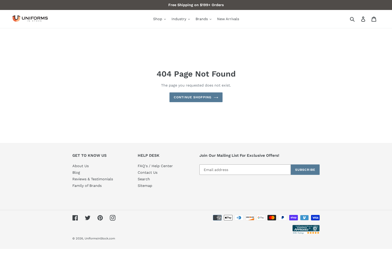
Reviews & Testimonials (92, 179)
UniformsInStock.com (100, 238)
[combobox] (357, 19)
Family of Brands (87, 185)
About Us (80, 166)
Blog (76, 172)
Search (144, 179)
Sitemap (145, 185)
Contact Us (147, 172)
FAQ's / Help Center (155, 166)
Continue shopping (192, 97)
